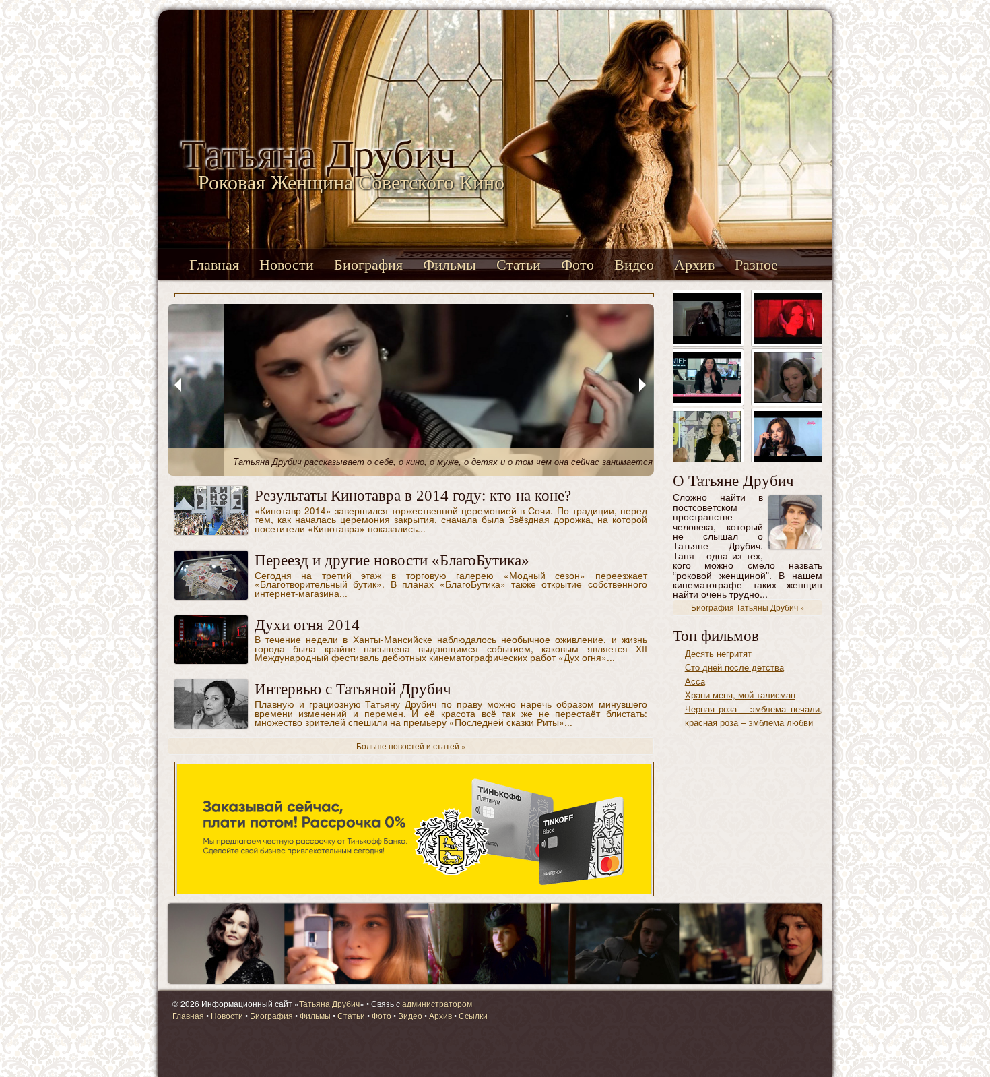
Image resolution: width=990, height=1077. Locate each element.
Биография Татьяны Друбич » (747, 607)
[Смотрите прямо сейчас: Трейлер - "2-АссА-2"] (789, 316)
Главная (214, 264)
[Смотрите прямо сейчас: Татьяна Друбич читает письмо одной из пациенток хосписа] (789, 435)
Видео (634, 264)
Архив (694, 264)
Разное (756, 264)
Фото (577, 264)
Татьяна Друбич (329, 1003)
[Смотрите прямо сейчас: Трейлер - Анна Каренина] (707, 316)
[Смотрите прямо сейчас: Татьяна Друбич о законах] (707, 375)
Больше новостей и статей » (411, 745)
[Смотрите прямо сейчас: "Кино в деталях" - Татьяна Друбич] (707, 435)
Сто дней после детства (734, 666)
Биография (368, 264)
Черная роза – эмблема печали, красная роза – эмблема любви (753, 715)
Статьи (518, 264)
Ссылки (473, 1015)
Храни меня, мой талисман (740, 694)
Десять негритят (718, 653)
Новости (286, 264)
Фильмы (449, 264)
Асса (695, 681)
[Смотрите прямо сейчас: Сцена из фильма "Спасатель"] (789, 375)
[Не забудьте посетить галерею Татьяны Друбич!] (495, 942)
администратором (437, 1003)
